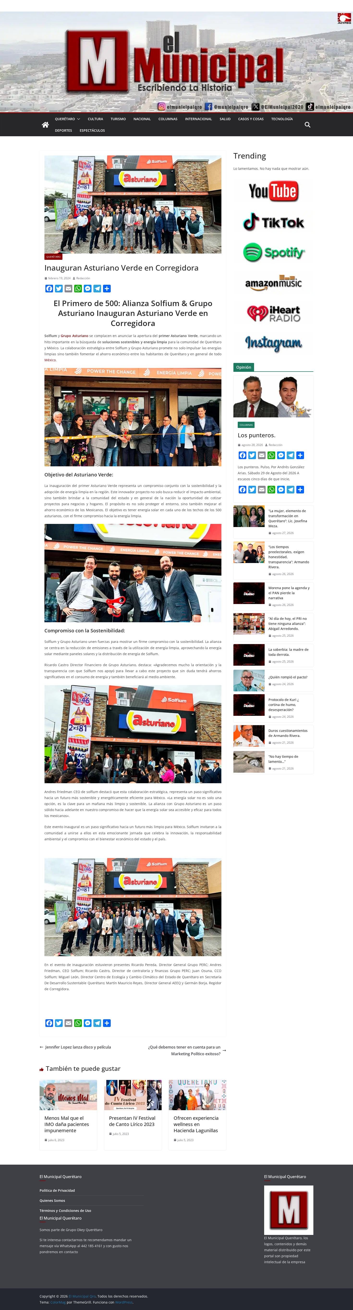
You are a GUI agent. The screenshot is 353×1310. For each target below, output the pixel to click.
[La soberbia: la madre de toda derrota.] (249, 655)
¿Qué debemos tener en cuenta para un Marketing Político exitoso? (184, 1050)
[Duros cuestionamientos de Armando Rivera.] (249, 736)
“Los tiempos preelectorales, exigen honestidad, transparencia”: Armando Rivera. (288, 557)
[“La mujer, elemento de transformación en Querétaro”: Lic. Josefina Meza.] (249, 522)
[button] (77, 119)
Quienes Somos (52, 1200)
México (50, 360)
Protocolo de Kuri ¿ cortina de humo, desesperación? (283, 704)
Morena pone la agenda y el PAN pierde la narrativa (289, 593)
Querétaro (65, 119)
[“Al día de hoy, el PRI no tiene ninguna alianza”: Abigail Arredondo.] (249, 627)
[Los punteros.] (273, 396)
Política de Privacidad (57, 1190)
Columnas (167, 119)
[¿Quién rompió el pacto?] (249, 680)
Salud (225, 119)
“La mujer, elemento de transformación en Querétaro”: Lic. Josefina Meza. (287, 518)
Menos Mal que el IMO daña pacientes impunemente (66, 1124)
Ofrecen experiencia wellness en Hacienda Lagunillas (196, 1124)
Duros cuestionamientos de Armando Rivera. (288, 733)
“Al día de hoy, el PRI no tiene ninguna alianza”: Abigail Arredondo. (287, 623)
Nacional (142, 119)
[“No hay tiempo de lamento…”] (249, 762)
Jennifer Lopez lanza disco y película (78, 1047)
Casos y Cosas (251, 119)
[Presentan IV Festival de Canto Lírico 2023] (133, 1083)
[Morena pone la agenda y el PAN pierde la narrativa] (249, 596)
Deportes (63, 130)
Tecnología (282, 119)
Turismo (118, 119)
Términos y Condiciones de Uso (65, 1210)
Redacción (83, 278)
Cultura (95, 119)
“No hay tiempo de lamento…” (283, 759)
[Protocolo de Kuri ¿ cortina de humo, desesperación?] (249, 708)
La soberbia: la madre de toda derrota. (288, 652)
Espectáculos (92, 130)
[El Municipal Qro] (176, 15)
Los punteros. (256, 435)
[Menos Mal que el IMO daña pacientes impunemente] (68, 1083)
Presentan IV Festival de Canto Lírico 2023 (132, 1121)
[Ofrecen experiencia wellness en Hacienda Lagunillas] (197, 1083)
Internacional (198, 119)
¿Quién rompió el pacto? (287, 677)
